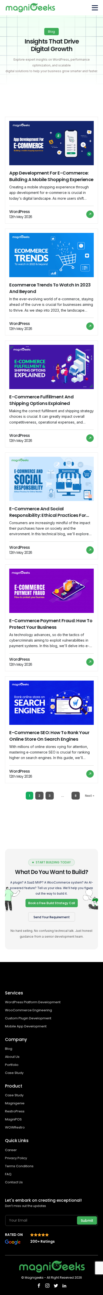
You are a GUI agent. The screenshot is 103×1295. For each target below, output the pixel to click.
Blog (8, 1048)
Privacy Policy (16, 1158)
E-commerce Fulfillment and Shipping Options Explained (41, 400)
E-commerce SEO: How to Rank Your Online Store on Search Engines (49, 735)
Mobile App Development (26, 1026)
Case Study (14, 1072)
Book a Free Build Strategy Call (51, 903)
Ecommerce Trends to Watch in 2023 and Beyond (50, 288)
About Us (12, 1056)
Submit (87, 1220)
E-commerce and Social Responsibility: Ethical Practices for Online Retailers (47, 512)
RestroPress (14, 1111)
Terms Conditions (19, 1166)
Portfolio (11, 1064)
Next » (89, 795)
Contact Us (14, 1182)
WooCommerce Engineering (29, 1010)
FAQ (8, 1174)
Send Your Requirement (52, 917)
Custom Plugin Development (28, 1018)
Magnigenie (14, 1103)
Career (11, 1150)
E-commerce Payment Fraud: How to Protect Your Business (50, 623)
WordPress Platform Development (32, 1002)
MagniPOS (13, 1119)
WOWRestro (15, 1127)
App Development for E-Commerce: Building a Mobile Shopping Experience (51, 176)
